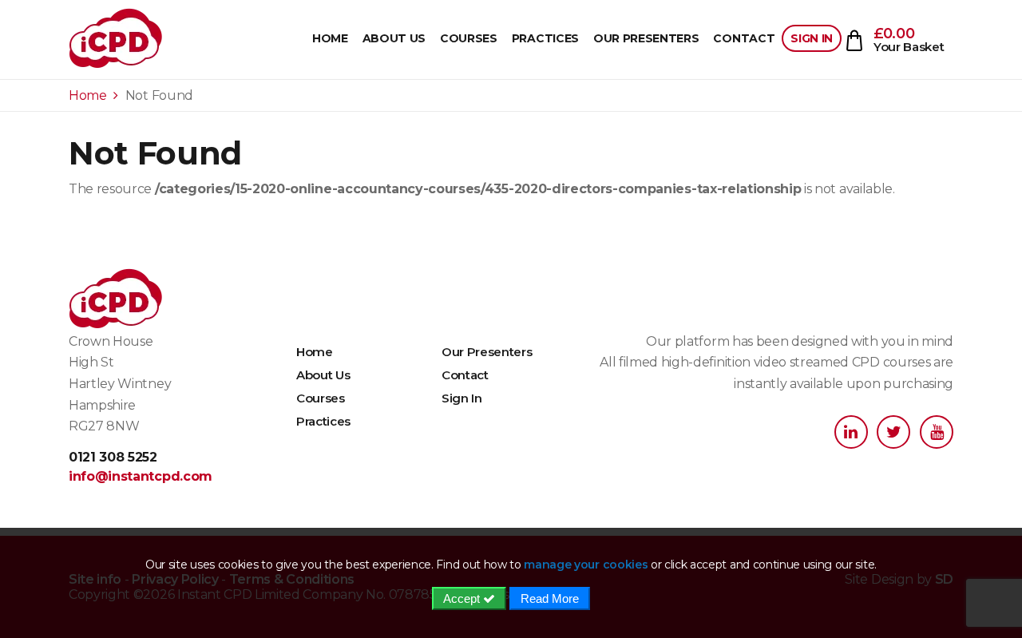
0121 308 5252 (113, 457)
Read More (550, 598)
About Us (394, 38)
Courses (468, 38)
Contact (743, 38)
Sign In (811, 38)
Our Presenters (646, 38)
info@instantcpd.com (140, 476)
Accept (463, 598)
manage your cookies (586, 564)
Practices (545, 38)
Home (330, 38)
